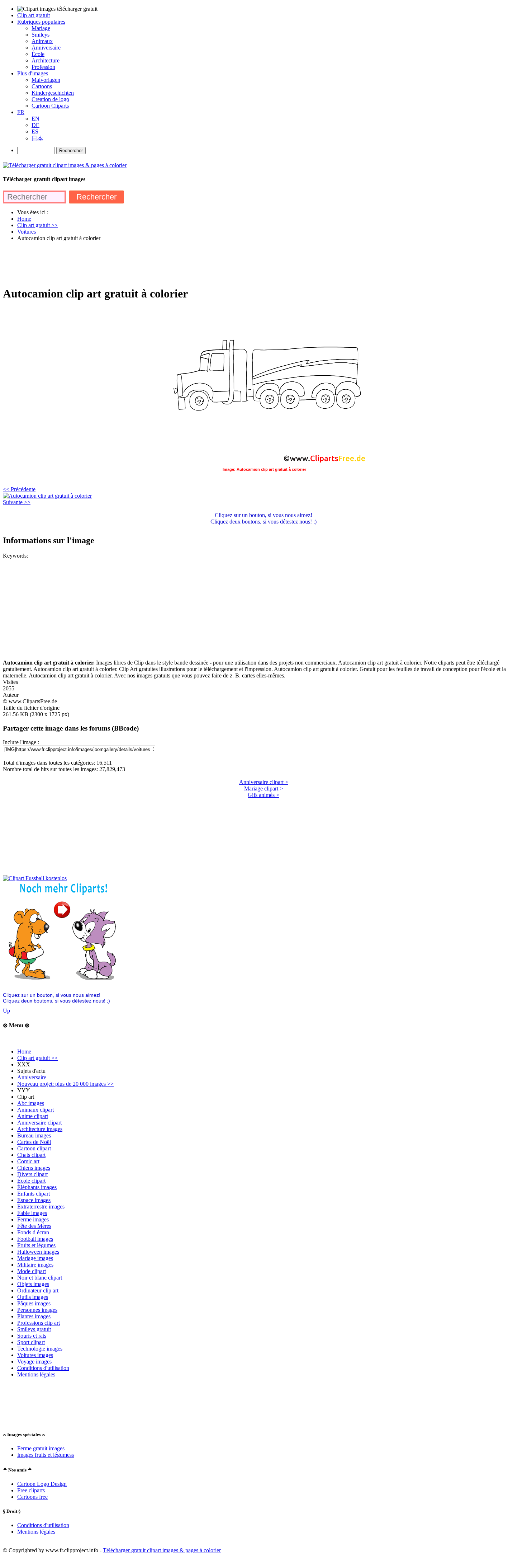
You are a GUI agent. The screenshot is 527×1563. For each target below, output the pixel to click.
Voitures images (35, 1355)
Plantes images (34, 1316)
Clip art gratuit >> (37, 1058)
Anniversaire (31, 1077)
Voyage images (34, 1361)
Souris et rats (31, 1336)
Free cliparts (31, 1490)
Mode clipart (31, 1271)
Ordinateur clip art (37, 1290)
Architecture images (39, 1129)
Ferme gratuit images (41, 1448)
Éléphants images (37, 1187)
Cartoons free (32, 1497)
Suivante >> (16, 502)
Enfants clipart (33, 1194)
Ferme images (33, 1219)
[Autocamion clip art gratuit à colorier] (47, 496)
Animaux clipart (35, 1110)
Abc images (30, 1103)
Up (6, 1011)
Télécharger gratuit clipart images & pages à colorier (162, 1550)
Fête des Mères (34, 1226)
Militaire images (35, 1265)
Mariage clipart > (263, 788)
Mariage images (35, 1258)
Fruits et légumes (36, 1245)
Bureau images (34, 1135)
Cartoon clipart (34, 1148)
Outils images (32, 1297)
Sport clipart (31, 1342)
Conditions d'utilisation (43, 1368)
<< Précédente (19, 489)
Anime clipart (32, 1116)
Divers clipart (32, 1174)
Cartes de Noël (34, 1142)
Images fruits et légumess (45, 1455)
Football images (35, 1239)
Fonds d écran (33, 1232)
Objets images (33, 1284)
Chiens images (33, 1168)
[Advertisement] (133, 263)
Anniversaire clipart (39, 1123)
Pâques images (34, 1303)
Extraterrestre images (41, 1206)
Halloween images (38, 1252)
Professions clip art (38, 1323)
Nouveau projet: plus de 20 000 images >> (65, 1084)
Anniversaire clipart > (263, 782)
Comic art (28, 1161)
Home (24, 1051)
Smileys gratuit (34, 1329)
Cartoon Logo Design (42, 1484)
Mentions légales (36, 1374)
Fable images (32, 1213)
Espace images (34, 1200)
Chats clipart (31, 1155)
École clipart (31, 1181)
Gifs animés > (263, 795)
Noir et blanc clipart (39, 1278)
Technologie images (39, 1349)
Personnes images (37, 1310)
